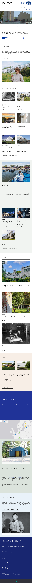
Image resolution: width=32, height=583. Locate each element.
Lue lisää (4, 384)
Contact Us (4, 554)
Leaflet (22, 438)
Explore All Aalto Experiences (10, 248)
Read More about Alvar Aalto (10, 509)
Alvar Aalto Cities (19, 477)
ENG (26, 7)
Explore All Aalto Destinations (10, 155)
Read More (5, 58)
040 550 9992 (5, 551)
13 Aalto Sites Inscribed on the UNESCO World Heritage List (23, 375)
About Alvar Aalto (10, 562)
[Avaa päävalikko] (28, 9)
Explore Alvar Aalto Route (9, 411)
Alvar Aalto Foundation (10, 477)
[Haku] (8, 7)
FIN (23, 7)
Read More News (6, 387)
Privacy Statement (22, 568)
